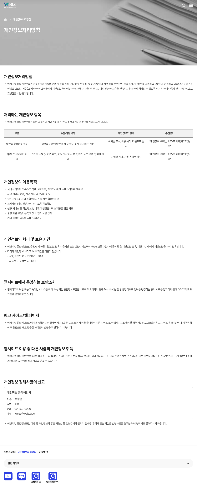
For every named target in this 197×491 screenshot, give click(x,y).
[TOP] (188, 486)
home (5, 19)
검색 (184, 5)
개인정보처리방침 (27, 451)
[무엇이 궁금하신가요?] (188, 475)
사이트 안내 (9, 451)
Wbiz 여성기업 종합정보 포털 (10, 5)
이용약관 (43, 451)
